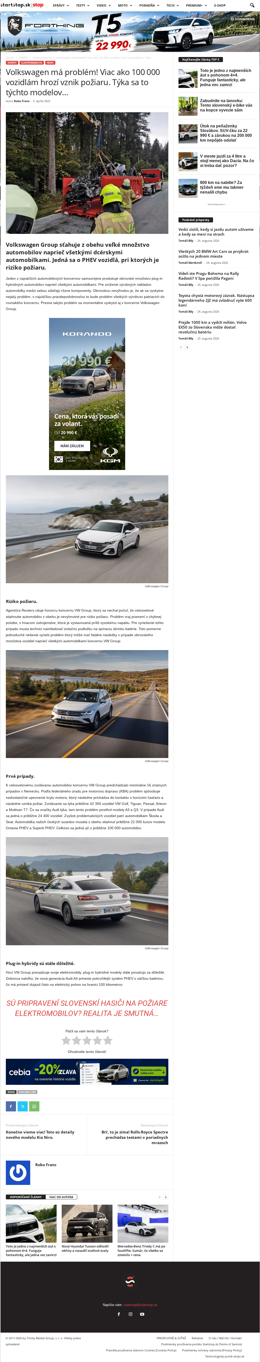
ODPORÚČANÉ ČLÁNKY (26, 1197)
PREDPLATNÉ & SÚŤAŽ (171, 1338)
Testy (80, 5)
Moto (123, 5)
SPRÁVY (58, 5)
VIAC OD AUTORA (61, 1197)
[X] (23, 1106)
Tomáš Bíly (185, 240)
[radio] (66, 1041)
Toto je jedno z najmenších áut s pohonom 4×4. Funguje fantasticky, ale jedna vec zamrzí (31, 1250)
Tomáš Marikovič (190, 262)
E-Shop (220, 5)
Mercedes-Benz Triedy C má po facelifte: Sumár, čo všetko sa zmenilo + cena (141, 1250)
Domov (10, 57)
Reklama (197, 1338)
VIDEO (101, 5)
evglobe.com (27, 1092)
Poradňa (147, 5)
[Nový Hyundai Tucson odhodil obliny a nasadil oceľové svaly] (87, 1224)
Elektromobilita (42, 57)
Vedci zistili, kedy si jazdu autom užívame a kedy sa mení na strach (216, 232)
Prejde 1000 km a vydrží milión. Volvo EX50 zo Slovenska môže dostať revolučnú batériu (212, 327)
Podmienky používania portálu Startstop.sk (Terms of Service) (201, 1344)
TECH (170, 5)
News (50, 62)
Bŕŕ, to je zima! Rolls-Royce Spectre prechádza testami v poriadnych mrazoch (135, 1137)
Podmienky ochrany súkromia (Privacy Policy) (212, 1350)
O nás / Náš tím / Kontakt (225, 1338)
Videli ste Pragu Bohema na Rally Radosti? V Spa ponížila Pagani (208, 276)
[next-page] (165, 1197)
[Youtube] (141, 1315)
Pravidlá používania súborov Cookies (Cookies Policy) (141, 1350)
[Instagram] (130, 1315)
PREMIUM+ (194, 5)
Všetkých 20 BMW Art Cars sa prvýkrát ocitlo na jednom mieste (213, 254)
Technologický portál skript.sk (224, 1356)
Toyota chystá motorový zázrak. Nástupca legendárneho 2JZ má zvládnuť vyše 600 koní (216, 300)
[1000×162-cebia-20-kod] (87, 1072)
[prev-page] (159, 1197)
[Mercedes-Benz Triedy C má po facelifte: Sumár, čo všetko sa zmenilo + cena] (143, 1224)
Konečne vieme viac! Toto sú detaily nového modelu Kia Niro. (40, 1134)
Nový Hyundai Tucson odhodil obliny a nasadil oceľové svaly (85, 1248)
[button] (252, 5)
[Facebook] (11, 1106)
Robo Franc (22, 101)
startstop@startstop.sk (140, 1305)
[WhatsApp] (34, 1106)
